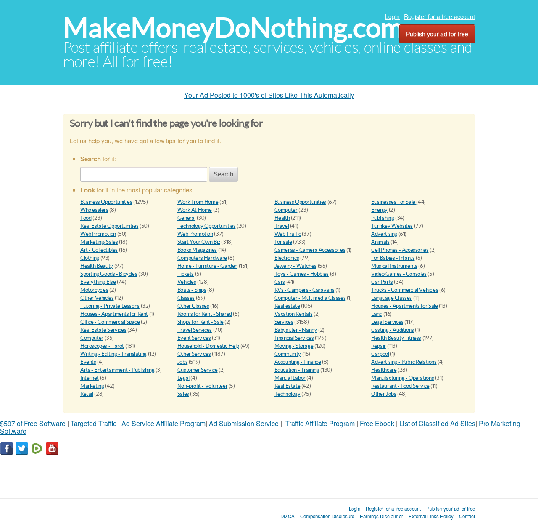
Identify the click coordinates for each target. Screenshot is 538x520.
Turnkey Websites (392, 226)
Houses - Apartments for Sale (404, 306)
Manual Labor (290, 378)
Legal (183, 378)
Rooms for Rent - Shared (204, 314)
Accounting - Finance (297, 362)
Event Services (194, 338)
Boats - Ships (191, 290)
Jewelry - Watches (295, 266)
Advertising (384, 234)
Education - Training (296, 370)
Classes (186, 298)
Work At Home (194, 210)
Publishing (382, 218)
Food (85, 218)
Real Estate (287, 386)
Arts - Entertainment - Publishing (117, 370)
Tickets (185, 274)
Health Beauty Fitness (396, 338)
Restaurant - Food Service (400, 386)
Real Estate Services (103, 330)
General (186, 218)
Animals (380, 242)
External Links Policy (431, 516)
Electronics (286, 258)
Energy (379, 210)
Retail (86, 394)
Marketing (92, 386)
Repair (378, 346)
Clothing (89, 258)
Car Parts (382, 282)
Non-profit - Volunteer (202, 386)
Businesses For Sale (393, 202)
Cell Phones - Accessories (399, 250)
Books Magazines (197, 250)
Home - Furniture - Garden (207, 266)
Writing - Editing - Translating (113, 354)
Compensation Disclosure (327, 516)
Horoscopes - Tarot (102, 346)
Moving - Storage (294, 346)
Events (88, 362)
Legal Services (387, 322)
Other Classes (193, 306)
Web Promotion (98, 234)
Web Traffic (287, 234)
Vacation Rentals (293, 314)
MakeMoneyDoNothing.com (233, 27)
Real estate (287, 306)
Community (287, 354)
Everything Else (98, 282)
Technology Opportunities (206, 226)
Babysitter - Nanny (295, 330)
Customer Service (197, 370)
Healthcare (383, 370)
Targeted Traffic (93, 423)
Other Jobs (383, 394)
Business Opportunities (106, 202)
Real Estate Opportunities (109, 226)
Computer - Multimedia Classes (310, 298)
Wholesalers (94, 210)
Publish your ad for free (437, 33)
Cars (279, 282)
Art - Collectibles (99, 250)
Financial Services (294, 338)
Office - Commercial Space (110, 322)
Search (223, 174)
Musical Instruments (394, 266)
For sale (283, 242)
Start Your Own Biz (198, 242)
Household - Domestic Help (208, 346)
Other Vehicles (97, 298)
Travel (281, 226)
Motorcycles (94, 290)
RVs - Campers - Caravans (304, 290)
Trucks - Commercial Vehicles (404, 290)
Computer (286, 210)
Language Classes (391, 298)
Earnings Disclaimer (381, 516)
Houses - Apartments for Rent (114, 314)
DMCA (287, 516)
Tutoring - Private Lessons (110, 306)
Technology (287, 394)
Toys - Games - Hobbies (301, 274)
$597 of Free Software (33, 423)
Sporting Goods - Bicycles (108, 274)
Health (282, 218)
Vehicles (186, 282)
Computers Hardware (202, 258)
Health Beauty (96, 266)
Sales (183, 394)
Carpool (380, 354)
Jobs (182, 362)
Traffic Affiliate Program (320, 423)
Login (392, 16)
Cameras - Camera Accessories (309, 250)
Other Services (194, 354)
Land (376, 314)
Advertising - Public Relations (403, 362)
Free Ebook (377, 423)
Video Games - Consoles (398, 274)
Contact (467, 516)
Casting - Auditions (392, 330)
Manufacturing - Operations (402, 378)
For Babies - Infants (392, 258)
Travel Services (194, 330)
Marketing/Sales (99, 242)
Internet (89, 378)
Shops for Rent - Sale (200, 322)
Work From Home (198, 202)
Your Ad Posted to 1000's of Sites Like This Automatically (269, 95)
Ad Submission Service (244, 423)
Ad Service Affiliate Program (163, 423)
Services (283, 322)
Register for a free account (439, 16)
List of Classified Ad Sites (437, 423)
